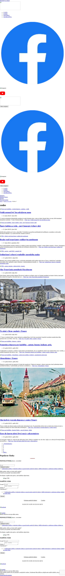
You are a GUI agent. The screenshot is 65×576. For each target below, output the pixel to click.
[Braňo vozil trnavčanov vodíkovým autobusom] (14, 236)
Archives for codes (7, 201)
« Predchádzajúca (7, 443)
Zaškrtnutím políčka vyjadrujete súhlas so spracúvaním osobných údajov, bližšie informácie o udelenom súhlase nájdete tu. (32, 468)
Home (1, 201)
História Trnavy (4, 197)
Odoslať (2, 496)
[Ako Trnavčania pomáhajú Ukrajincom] (12, 266)
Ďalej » (5, 452)
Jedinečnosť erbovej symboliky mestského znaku (20, 255)
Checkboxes (3, 489)
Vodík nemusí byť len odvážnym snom (15, 212)
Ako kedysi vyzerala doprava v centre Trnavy (18, 420)
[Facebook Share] (1, 284)
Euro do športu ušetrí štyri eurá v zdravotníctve (19, 433)
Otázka (2, 487)
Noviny (2, 198)
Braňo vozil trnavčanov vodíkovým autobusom (19, 240)
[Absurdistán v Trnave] (23, 355)
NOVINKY (6, 15)
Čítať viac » (37, 220)
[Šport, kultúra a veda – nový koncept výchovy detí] (18, 222)
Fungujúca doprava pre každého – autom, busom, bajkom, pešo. (26, 345)
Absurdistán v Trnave (9, 358)
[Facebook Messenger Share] (1, 288)
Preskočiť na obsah (5, 0)
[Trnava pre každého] (10, 9)
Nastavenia (3, 575)
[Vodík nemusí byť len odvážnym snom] (14, 209)
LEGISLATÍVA (7, 17)
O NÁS (5, 12)
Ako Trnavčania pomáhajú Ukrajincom (16, 270)
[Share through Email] (1, 291)
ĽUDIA (5, 14)
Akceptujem (9, 575)
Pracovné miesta (4, 200)
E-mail (2, 484)
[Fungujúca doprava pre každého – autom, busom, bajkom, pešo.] (10, 341)
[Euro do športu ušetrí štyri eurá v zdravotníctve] (16, 430)
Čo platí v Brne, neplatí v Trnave (13, 331)
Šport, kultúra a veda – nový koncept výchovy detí (20, 226)
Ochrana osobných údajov (30, 500)
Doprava (2, 195)
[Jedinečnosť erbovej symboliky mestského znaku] (10, 251)
